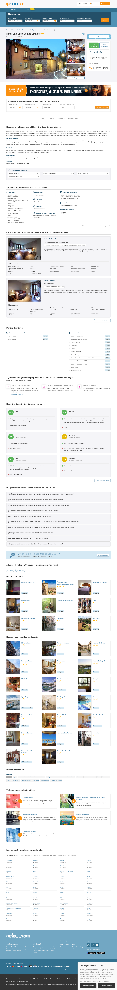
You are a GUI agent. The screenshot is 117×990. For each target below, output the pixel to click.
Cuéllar (42, 777)
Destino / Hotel (12, 18)
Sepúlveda (36, 780)
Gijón (88, 876)
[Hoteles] (20, 4)
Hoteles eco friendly (82, 814)
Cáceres (8, 871)
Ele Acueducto (26, 643)
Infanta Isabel (25, 600)
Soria (88, 908)
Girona (8, 881)
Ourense (8, 897)
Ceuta (88, 871)
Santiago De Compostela (13, 908)
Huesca (89, 881)
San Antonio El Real (99, 643)
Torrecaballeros (45, 780)
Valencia (89, 913)
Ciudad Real (10, 876)
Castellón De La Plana (66, 871)
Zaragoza (89, 919)
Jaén (7, 887)
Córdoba (35, 876)
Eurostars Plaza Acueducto (26, 662)
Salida (47, 18)
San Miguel (60, 618)
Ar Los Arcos (61, 661)
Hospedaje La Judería (99, 582)
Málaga (62, 892)
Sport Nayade (25, 697)
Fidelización (37, 944)
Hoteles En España (17, 30)
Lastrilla (56, 777)
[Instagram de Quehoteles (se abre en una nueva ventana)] (93, 945)
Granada (35, 881)
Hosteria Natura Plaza (28, 582)
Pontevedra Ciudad (12, 903)
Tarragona (9, 913)
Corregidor (96, 679)
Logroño (89, 887)
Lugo (7, 892)
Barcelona (63, 866)
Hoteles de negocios (29, 831)
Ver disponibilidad (102, 107)
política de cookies (102, 981)
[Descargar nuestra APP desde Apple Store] (101, 952)
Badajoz (35, 866)
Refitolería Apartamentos (65, 600)
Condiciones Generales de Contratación (67, 979)
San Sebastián (64, 903)
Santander (90, 903)
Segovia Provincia (26, 780)
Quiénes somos (12, 944)
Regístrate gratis (16, 394)
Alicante (62, 860)
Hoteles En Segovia (30, 30)
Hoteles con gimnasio (30, 814)
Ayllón (15, 777)
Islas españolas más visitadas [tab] (67, 855)
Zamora (62, 919)
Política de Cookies (38, 979)
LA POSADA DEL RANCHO (26, 752)
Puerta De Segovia (63, 643)
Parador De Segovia (99, 661)
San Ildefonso (106, 777)
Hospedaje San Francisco (65, 733)
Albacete (35, 860)
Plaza (94, 600)
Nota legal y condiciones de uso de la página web (18, 979)
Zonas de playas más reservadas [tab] (30, 855)
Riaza (98, 777)
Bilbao (88, 866)
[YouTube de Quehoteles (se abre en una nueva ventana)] (97, 945)
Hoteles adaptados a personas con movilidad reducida (90, 798)
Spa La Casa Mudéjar (28, 618)
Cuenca (62, 876)
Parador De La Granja (64, 679)
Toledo (62, 913)
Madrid (35, 892)
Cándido (95, 697)
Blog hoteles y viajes (67, 944)
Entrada (29, 18)
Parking (11, 570)
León (34, 887)
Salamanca (36, 903)
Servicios (51, 118)
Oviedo (35, 897)
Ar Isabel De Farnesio (64, 715)
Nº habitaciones (64, 18)
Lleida (61, 887)
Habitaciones (61, 118)
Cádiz (34, 871)
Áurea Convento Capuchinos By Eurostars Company (65, 583)
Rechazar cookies (88, 985)
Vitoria (35, 919)
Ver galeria (77, 78)
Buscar (105, 20)
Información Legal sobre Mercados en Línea (17, 981)
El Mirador (24, 679)
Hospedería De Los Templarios (27, 716)
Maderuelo (79, 777)
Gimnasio (21, 570)
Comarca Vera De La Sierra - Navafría (29, 777)
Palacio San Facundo (63, 751)
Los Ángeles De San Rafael (67, 777)
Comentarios (104, 45)
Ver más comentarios (103, 480)
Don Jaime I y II (97, 733)
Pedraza (93, 777)
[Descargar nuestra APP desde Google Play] (91, 952)
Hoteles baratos (28, 797)
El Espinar (49, 777)
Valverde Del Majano (56, 780)
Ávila (7, 866)
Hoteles (8, 30)
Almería (89, 860)
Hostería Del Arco (27, 733)
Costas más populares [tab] (49, 855)
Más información (73, 118)
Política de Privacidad (49, 979)
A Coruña (9, 860)
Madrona (86, 777)
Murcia (89, 892)
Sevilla (62, 908)
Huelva (62, 881)
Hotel (42, 118)
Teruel (35, 913)
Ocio (27, 9)
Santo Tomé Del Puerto (13, 780)
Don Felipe (96, 618)
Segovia (35, 908)
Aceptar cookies (106, 985)
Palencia (62, 897)
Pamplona (90, 897)
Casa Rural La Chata (99, 715)
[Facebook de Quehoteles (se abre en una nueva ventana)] (88, 945)
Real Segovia (61, 697)
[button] (105, 3)
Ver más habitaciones (103, 321)
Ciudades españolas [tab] (12, 855)
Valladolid (9, 919)
